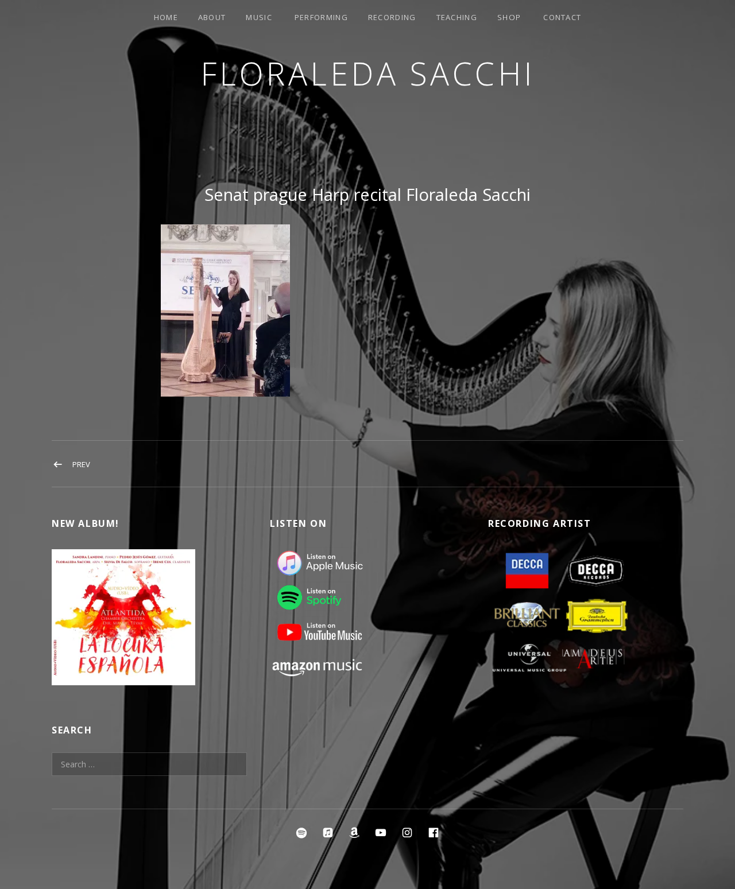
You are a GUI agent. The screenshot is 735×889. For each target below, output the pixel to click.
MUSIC (259, 17)
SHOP (509, 17)
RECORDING (392, 17)
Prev (81, 464)
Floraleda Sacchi (367, 73)
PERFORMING (321, 17)
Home (166, 17)
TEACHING (456, 17)
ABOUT (212, 17)
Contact (562, 17)
